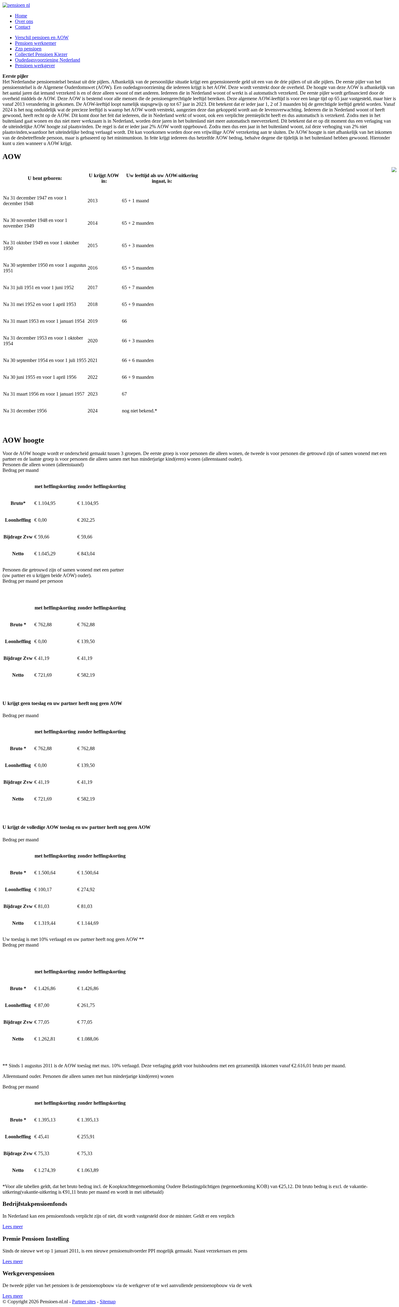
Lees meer (12, 1226)
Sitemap (108, 1301)
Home (21, 15)
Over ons (24, 21)
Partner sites (84, 1301)
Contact (22, 27)
